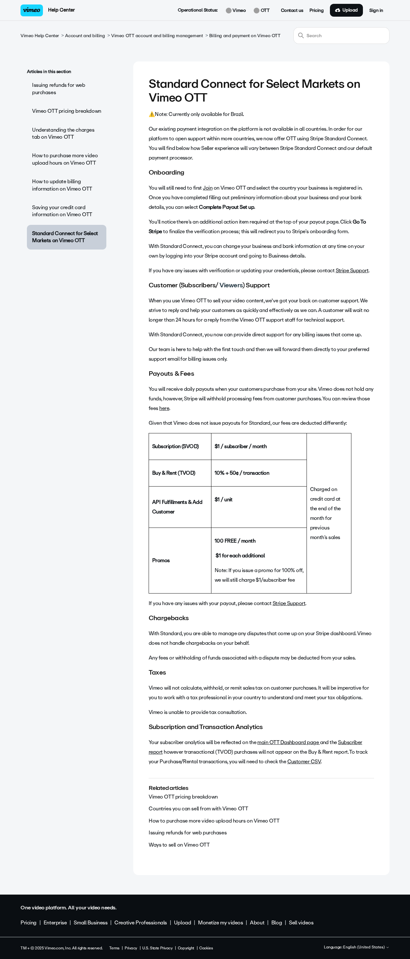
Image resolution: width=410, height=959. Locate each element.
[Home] (31, 10)
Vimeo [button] (239, 10)
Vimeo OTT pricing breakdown (66, 111)
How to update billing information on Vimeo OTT (62, 185)
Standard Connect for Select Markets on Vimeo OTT (65, 237)
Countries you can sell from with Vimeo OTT (198, 808)
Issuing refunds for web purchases (58, 88)
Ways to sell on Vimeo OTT (179, 844)
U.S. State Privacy (157, 948)
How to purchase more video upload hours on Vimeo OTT (65, 159)
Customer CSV (304, 761)
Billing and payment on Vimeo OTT (245, 35)
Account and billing (85, 35)
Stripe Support (352, 270)
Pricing (316, 10)
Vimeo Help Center (39, 35)
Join (207, 188)
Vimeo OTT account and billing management (157, 35)
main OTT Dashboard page (288, 742)
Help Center (61, 9)
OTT (264, 10)
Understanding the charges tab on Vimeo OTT (63, 133)
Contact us (292, 10)
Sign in (376, 10)
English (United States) (364, 947)
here (164, 408)
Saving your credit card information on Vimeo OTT (62, 211)
